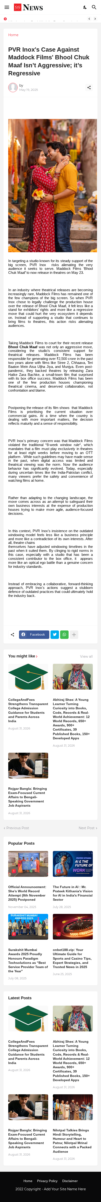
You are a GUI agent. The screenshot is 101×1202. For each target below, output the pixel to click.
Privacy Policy (47, 1181)
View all (86, 656)
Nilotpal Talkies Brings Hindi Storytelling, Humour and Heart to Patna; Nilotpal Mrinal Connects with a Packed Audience (72, 1140)
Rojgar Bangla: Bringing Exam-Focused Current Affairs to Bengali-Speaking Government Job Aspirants (27, 797)
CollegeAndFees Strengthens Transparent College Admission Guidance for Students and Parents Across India (28, 710)
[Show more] (74, 634)
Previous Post (17, 828)
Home (13, 35)
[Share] (89, 87)
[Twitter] (54, 634)
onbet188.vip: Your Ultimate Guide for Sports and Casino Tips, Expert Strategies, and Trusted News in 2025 (72, 958)
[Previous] (89, 18)
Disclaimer (70, 1181)
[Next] (95, 18)
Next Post (87, 828)
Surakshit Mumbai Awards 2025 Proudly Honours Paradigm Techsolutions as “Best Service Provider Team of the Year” (28, 960)
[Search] (95, 7)
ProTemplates (50, 1194)
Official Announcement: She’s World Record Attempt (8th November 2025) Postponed (27, 893)
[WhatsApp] (64, 634)
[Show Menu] (6, 7)
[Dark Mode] (85, 7)
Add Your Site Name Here (65, 1189)
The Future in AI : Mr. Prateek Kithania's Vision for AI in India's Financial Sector (73, 893)
